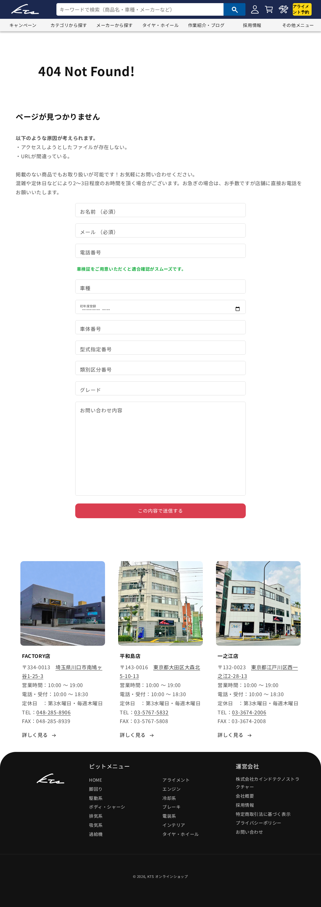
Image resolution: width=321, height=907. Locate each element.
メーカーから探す (114, 25)
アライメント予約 (301, 9)
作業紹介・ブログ (206, 25)
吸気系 (96, 825)
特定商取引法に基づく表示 (263, 814)
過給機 (96, 834)
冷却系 (169, 798)
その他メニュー (298, 25)
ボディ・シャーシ (107, 807)
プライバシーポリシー (259, 823)
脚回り (96, 789)
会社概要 (245, 796)
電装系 (169, 816)
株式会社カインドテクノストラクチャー (267, 783)
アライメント (176, 780)
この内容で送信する (160, 510)
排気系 (96, 816)
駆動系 (96, 798)
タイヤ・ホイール (160, 25)
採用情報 (252, 25)
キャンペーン (23, 25)
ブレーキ (171, 807)
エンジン (171, 789)
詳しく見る (35, 734)
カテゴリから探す (68, 25)
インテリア (173, 825)
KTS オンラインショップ (167, 876)
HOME (95, 780)
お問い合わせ (249, 832)
